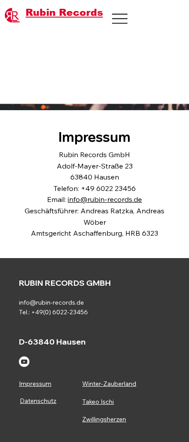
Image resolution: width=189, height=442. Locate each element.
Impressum (35, 384)
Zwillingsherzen (104, 419)
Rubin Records (64, 12)
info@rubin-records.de (105, 199)
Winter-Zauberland (109, 384)
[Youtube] (24, 361)
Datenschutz (38, 401)
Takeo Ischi (98, 402)
